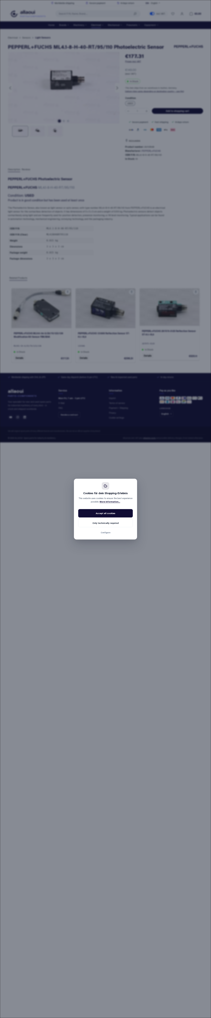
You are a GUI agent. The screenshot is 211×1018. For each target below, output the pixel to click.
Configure (105, 532)
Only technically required (105, 523)
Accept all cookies (105, 513)
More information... (110, 501)
